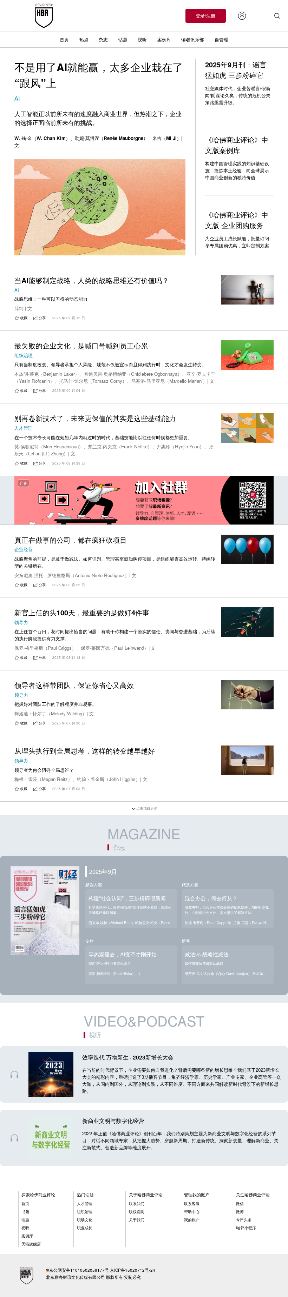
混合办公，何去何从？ (211, 898)
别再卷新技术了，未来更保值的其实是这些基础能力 (95, 418)
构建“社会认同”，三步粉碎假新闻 (127, 898)
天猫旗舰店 (31, 1243)
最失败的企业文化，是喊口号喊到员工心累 (81, 345)
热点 (84, 39)
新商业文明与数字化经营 (113, 1121)
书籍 (25, 1211)
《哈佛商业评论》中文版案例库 (236, 144)
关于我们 (136, 1219)
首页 (64, 39)
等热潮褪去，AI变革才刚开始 (123, 954)
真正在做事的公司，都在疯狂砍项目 (70, 540)
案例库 (164, 39)
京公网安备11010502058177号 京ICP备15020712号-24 (102, 1270)
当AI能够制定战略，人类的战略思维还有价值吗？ (91, 280)
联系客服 (191, 1203)
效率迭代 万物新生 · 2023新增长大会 (128, 1057)
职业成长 (84, 1227)
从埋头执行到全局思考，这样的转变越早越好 (84, 751)
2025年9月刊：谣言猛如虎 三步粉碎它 (236, 69)
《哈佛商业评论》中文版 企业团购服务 (236, 219)
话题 (122, 39)
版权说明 (136, 1211)
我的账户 (191, 1219)
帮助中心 (191, 1211)
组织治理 (84, 1211)
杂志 (103, 39)
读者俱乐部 (192, 39)
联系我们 (136, 1203)
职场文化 (84, 1219)
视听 (142, 39)
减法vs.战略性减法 (207, 954)
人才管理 (84, 1203)
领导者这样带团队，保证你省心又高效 (74, 685)
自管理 (221, 39)
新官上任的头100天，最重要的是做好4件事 (81, 612)
